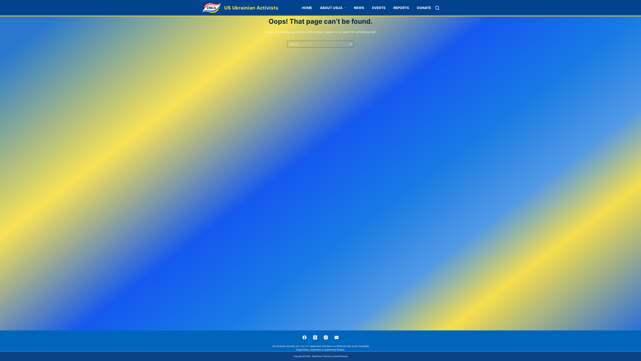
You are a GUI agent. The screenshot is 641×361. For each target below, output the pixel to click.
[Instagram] (326, 337)
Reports (401, 8)
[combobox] (317, 44)
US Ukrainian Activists (251, 8)
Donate (424, 8)
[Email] (337, 337)
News (359, 8)
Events (378, 8)
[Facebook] (304, 337)
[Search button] (350, 44)
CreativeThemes (340, 356)
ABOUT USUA (331, 8)
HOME (307, 8)
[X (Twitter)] (315, 337)
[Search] (437, 8)
